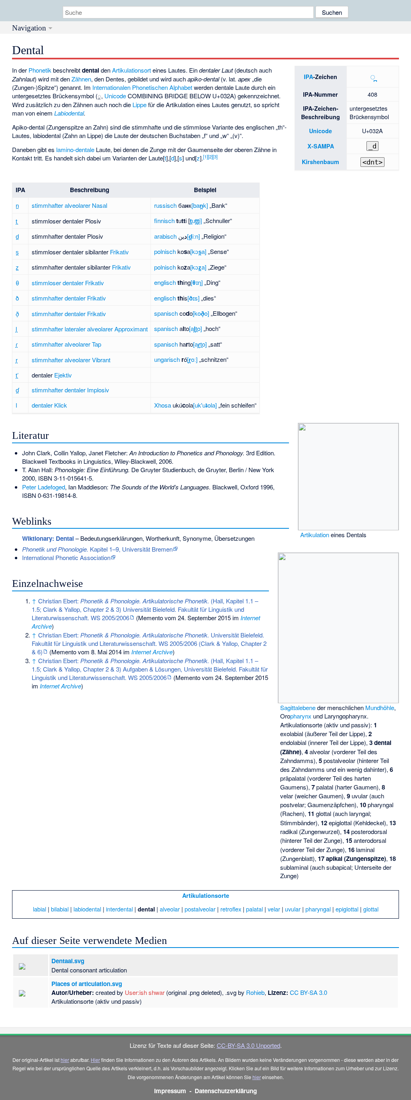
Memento (150, 617)
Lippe (139, 104)
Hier (95, 1059)
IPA (308, 77)
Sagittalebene (297, 707)
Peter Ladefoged (43, 487)
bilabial (60, 909)
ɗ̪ (17, 390)
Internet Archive (152, 651)
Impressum (170, 1090)
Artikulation (314, 534)
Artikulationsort (131, 70)
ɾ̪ (17, 344)
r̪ (17, 359)
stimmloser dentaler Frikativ (68, 282)
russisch (165, 205)
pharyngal (318, 909)
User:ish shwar (145, 992)
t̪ (16, 221)
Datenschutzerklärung (226, 1090)
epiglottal (347, 909)
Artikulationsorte (205, 895)
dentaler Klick (49, 405)
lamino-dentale (75, 149)
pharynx (300, 716)
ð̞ (17, 313)
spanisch (166, 313)
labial (39, 909)
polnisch (165, 251)
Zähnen (81, 79)
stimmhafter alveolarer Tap (66, 344)
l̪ (16, 329)
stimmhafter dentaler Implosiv (70, 390)
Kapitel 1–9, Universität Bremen (97, 549)
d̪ (17, 236)
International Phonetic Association (66, 557)
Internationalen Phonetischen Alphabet (142, 87)
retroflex (230, 909)
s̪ (17, 252)
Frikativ (119, 252)
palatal (254, 909)
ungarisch (167, 359)
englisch (165, 282)
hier (65, 1059)
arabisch (165, 236)
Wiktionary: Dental (48, 538)
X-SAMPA (320, 146)
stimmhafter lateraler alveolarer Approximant (90, 329)
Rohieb (255, 992)
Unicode (320, 131)
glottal (370, 909)
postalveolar (200, 909)
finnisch (164, 220)
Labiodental (69, 113)
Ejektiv (63, 375)
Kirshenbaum (320, 162)
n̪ (17, 205)
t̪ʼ (17, 375)
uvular (293, 909)
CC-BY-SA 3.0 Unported (248, 1045)
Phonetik (39, 70)
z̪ (17, 267)
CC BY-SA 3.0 (308, 992)
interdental (119, 909)
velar (274, 909)
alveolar (170, 909)
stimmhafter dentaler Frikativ (69, 298)
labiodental (87, 909)
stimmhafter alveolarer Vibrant (71, 359)
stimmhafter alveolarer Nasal (69, 205)
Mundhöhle (379, 707)
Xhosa (162, 405)
